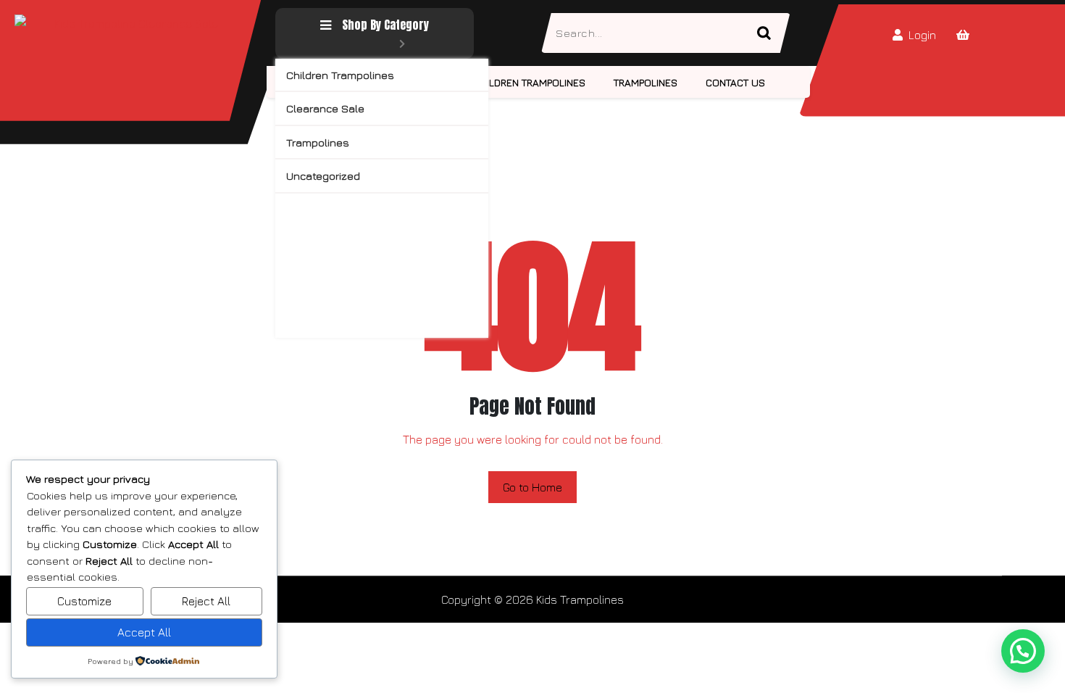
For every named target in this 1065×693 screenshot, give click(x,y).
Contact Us (735, 82)
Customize (84, 600)
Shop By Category (385, 24)
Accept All (144, 632)
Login (922, 34)
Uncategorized (323, 176)
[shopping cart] (962, 34)
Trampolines (317, 142)
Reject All (206, 600)
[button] (1023, 651)
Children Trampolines (340, 75)
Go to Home (532, 487)
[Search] (770, 33)
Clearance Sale (325, 108)
